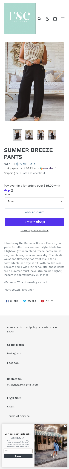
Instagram (14, 353)
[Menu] (63, 18)
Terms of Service (18, 416)
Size (7, 194)
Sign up (18, 456)
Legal (11, 406)
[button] (34, 168)
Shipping (9, 173)
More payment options (34, 230)
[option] (17, 134)
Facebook (13, 363)
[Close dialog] (65, 425)
